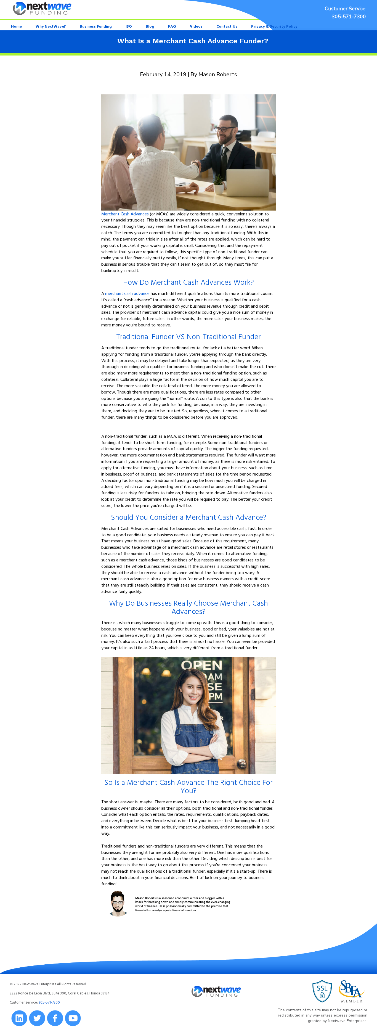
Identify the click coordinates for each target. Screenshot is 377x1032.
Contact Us (226, 26)
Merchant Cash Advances (125, 213)
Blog (150, 26)
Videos (196, 26)
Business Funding (96, 26)
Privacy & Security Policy (274, 26)
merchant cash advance (127, 293)
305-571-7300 (349, 16)
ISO (129, 26)
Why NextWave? (51, 26)
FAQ (172, 26)
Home (16, 26)
